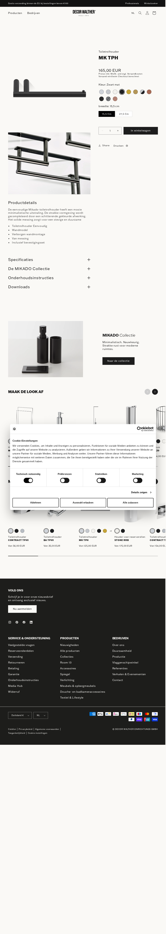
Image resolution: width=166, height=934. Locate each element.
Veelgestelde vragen (21, 645)
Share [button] (104, 145)
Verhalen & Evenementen (127, 674)
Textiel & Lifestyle (71, 701)
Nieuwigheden (68, 645)
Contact (116, 680)
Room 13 (65, 662)
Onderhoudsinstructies (23, 680)
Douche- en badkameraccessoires (73, 693)
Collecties (65, 656)
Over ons (117, 645)
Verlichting (66, 680)
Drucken (117, 145)
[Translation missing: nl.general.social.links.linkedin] (31, 622)
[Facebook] (24, 622)
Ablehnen (35, 502)
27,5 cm (124, 113)
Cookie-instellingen (37, 737)
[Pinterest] (16, 622)
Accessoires (67, 668)
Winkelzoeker (151, 3)
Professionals (132, 3)
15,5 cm (107, 113)
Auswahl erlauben (83, 502)
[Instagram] (9, 622)
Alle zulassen (130, 502)
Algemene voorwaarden (47, 733)
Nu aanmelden (22, 609)
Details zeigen (139, 492)
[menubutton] (15, 13)
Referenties (118, 668)
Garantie (13, 674)
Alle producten (69, 650)
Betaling (13, 668)
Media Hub (15, 685)
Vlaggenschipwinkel (124, 662)
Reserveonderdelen (21, 650)
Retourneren (16, 662)
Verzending (15, 656)
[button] (137, 13)
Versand (103, 76)
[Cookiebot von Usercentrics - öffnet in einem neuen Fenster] (139, 429)
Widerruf (14, 691)
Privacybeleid (25, 733)
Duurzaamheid (120, 650)
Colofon (12, 733)
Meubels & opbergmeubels (77, 685)
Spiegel (64, 674)
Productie (117, 656)
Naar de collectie (117, 358)
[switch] (64, 480)
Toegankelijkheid (16, 737)
